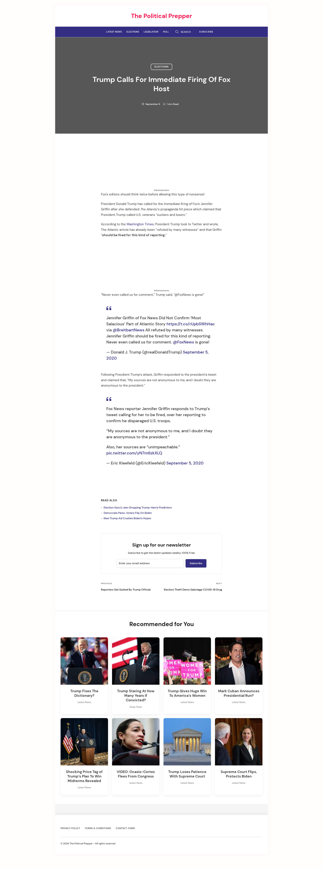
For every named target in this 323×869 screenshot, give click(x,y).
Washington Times (140, 224)
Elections (133, 31)
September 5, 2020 (185, 463)
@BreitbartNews (128, 330)
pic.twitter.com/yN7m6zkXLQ (134, 453)
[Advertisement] (161, 165)
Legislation (151, 31)
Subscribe (206, 31)
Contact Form (125, 828)
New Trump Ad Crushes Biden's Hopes (127, 518)
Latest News (114, 31)
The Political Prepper (161, 16)
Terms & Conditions (98, 828)
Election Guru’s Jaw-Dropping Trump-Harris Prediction (138, 507)
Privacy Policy (70, 828)
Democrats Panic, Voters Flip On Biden (128, 513)
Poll (166, 31)
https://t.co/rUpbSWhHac (191, 323)
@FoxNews (183, 342)
